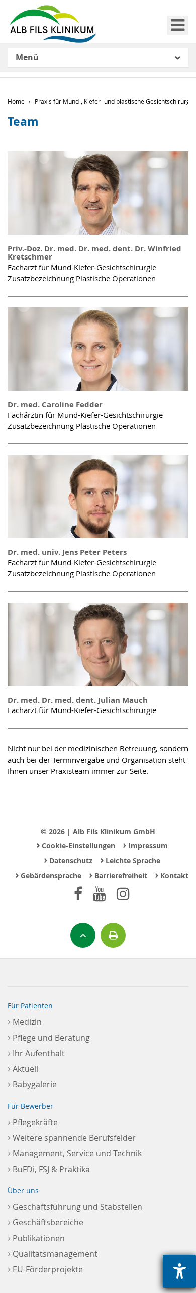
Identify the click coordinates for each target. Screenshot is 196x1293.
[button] (98, 57)
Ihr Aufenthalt (36, 1052)
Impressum (145, 844)
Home (16, 101)
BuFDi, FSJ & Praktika (49, 1168)
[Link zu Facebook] (78, 893)
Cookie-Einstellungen (75, 844)
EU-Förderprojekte (45, 1268)
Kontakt (171, 874)
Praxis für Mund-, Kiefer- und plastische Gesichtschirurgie (115, 101)
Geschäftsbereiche (45, 1222)
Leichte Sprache (130, 859)
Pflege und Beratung (49, 1037)
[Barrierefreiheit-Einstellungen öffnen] (179, 1271)
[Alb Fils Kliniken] (53, 24)
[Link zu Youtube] (99, 893)
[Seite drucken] (113, 935)
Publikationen (36, 1237)
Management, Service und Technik (75, 1152)
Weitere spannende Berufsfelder (72, 1137)
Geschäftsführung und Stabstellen (75, 1206)
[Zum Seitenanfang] (82, 935)
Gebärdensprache (48, 874)
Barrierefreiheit (118, 874)
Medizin (25, 1021)
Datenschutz (68, 859)
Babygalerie (32, 1083)
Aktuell (23, 1068)
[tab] (98, 57)
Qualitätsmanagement (52, 1253)
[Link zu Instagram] (123, 893)
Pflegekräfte (33, 1121)
